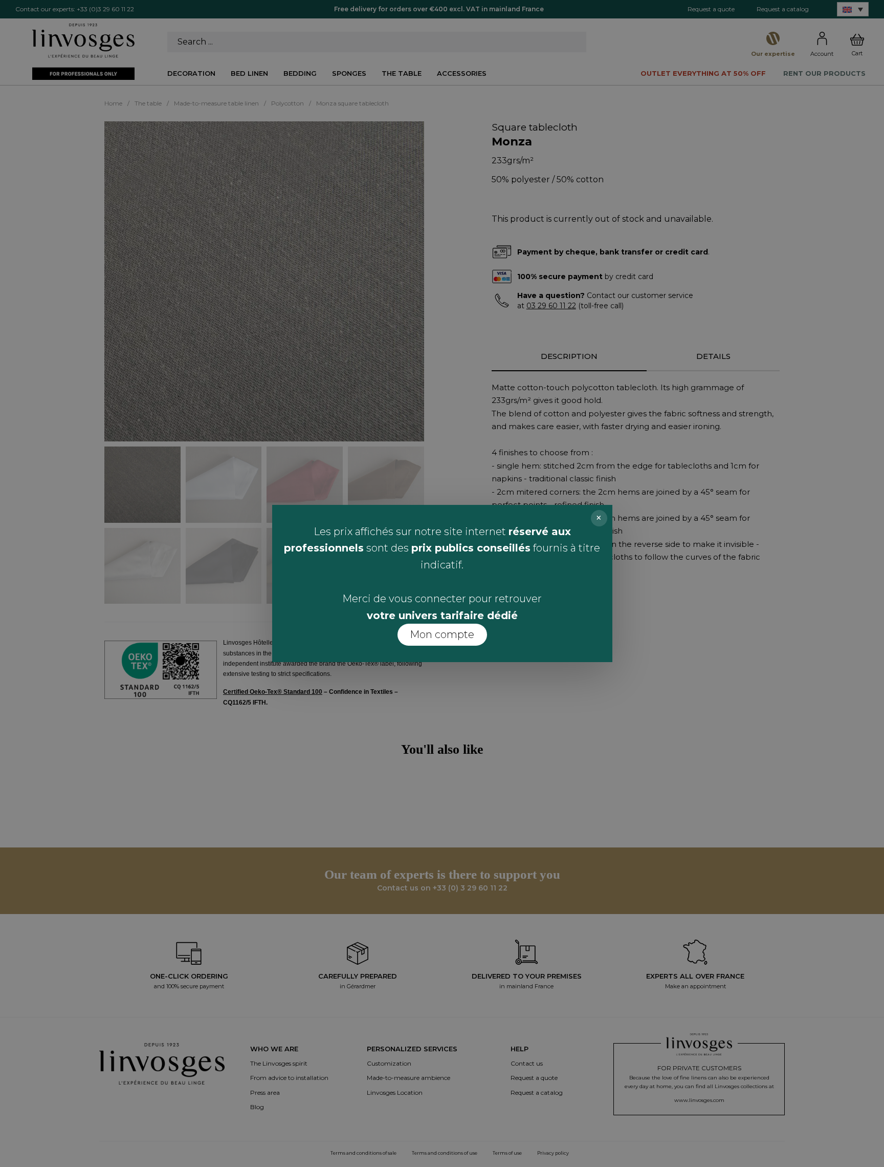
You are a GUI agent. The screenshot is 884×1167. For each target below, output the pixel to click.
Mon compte (442, 634)
